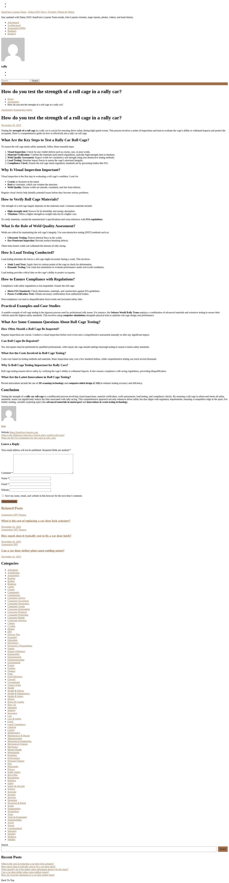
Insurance (12, 713)
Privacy (11, 769)
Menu (4, 83)
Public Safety (14, 772)
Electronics (12, 643)
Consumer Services (16, 620)
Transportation (14, 820)
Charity (11, 589)
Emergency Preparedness (19, 645)
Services (11, 797)
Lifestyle (11, 727)
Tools (10, 814)
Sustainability (14, 808)
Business (11, 584)
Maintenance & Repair (18, 735)
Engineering (20, 110)
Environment (13, 662)
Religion (11, 780)
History (11, 699)
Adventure (13, 22)
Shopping (12, 800)
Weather (11, 834)
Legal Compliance (16, 724)
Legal (10, 721)
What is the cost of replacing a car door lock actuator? (35, 520)
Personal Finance (15, 761)
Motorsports (13, 752)
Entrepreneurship (15, 659)
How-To (11, 704)
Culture (11, 623)
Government (13, 682)
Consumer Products (17, 612)
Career (10, 586)
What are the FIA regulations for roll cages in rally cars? (28, 438)
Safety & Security (16, 786)
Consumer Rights (16, 617)
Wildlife (11, 839)
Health (10, 688)
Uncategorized (14, 828)
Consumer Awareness (18, 600)
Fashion (11, 668)
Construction (13, 595)
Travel (10, 822)
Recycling (12, 775)
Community (13, 592)
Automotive (16, 28)
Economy (12, 637)
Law (9, 716)
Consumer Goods (16, 606)
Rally (3, 426)
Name (5, 478)
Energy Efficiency (16, 651)
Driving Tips (13, 634)
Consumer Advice (16, 598)
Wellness (11, 836)
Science (11, 789)
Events (10, 665)
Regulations (13, 777)
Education (12, 640)
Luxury (11, 730)
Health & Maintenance (18, 693)
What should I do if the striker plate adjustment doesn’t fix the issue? (34, 869)
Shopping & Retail (16, 803)
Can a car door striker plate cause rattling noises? (32, 550)
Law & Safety (14, 718)
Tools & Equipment (17, 817)
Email (5, 484)
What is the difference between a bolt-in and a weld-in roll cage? (32, 435)
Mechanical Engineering (19, 741)
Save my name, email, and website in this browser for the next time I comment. (43, 495)
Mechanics (12, 747)
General (11, 679)
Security (11, 794)
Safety (29, 110)
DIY (16, 515)
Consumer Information (18, 609)
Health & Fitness (15, 690)
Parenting (12, 755)
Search (4, 845)
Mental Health (14, 749)
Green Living (14, 685)
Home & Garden (15, 702)
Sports (10, 806)
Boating (12, 31)
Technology (13, 811)
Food (10, 674)
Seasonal (11, 791)
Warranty (12, 831)
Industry (11, 710)
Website (5, 490)
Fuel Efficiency (15, 676)
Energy (11, 648)
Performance (13, 758)
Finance (22, 515)
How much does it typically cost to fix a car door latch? (36, 535)
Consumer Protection (17, 615)
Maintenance (13, 732)
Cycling (11, 626)
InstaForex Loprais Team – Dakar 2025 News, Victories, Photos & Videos (37, 12)
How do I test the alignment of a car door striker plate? (28, 875)
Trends (10, 825)
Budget (11, 33)
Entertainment (14, 657)
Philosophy (13, 766)
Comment (7, 473)
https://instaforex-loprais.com (24, 432)
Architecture (14, 25)
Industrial (12, 707)
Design (10, 629)
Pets (9, 763)
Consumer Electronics (18, 603)
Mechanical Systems (17, 744)
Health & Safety (15, 696)
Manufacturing (14, 738)
